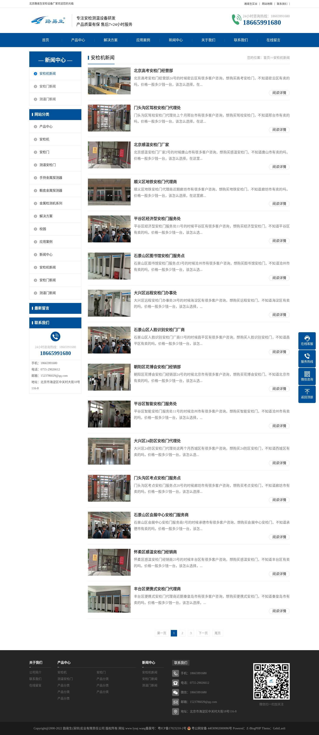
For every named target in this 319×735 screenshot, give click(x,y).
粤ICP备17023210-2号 (172, 728)
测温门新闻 (47, 99)
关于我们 (208, 40)
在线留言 (273, 40)
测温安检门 (47, 165)
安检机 (44, 139)
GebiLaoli (279, 728)
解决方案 (111, 40)
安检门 (44, 152)
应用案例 (143, 40)
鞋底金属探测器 (50, 190)
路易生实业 (250, 3)
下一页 (203, 633)
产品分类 (103, 679)
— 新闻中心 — (55, 60)
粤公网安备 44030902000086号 (211, 728)
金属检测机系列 (50, 203)
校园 (42, 229)
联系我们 (282, 3)
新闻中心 (176, 40)
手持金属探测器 (50, 177)
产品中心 (78, 40)
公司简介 (35, 672)
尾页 (218, 633)
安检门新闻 (47, 86)
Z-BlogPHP (254, 728)
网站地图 (267, 3)
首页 (45, 40)
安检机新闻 (47, 73)
